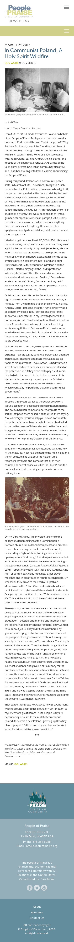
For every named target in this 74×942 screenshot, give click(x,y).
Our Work (12, 63)
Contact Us (37, 918)
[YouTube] (44, 888)
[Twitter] (37, 888)
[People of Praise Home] (37, 800)
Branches (37, 913)
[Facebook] (30, 888)
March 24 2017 (17, 45)
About (37, 907)
